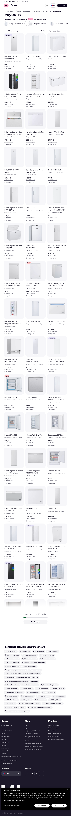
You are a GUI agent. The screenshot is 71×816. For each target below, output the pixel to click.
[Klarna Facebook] (27, 773)
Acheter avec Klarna (9, 1)
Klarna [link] (5, 11)
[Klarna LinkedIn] (32, 773)
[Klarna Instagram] (41, 773)
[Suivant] (65, 24)
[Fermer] (68, 790)
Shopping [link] (12, 11)
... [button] (50, 11)
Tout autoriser (59, 805)
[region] (35, 799)
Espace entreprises (22, 1)
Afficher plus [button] (35, 622)
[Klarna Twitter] (36, 773)
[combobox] (55, 31)
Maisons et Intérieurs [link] (23, 11)
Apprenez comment (40, 19)
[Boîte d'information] (17, 31)
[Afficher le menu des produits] (65, 15)
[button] (53, 5)
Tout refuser (42, 805)
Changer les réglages (12, 805)
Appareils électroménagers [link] (40, 11)
